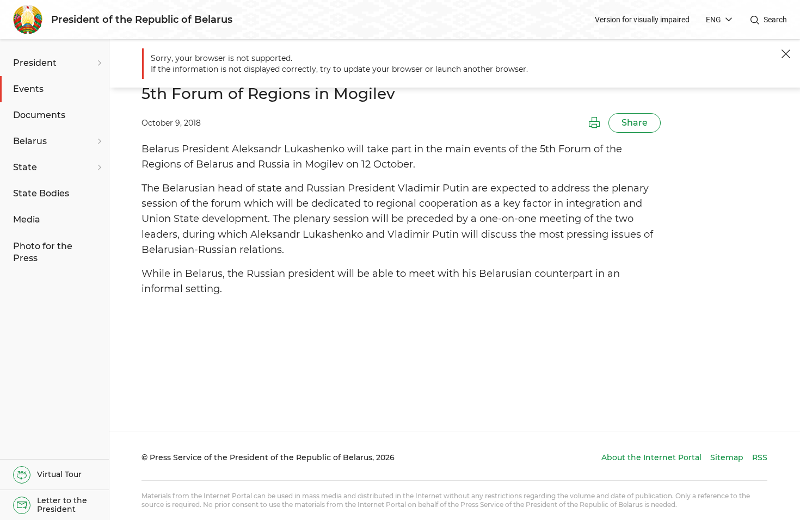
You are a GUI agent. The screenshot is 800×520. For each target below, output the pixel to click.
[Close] (785, 53)
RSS (759, 457)
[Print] (594, 123)
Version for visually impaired (642, 19)
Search (775, 19)
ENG (713, 19)
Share (634, 122)
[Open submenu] (98, 63)
